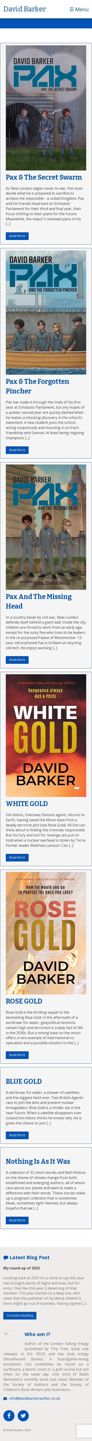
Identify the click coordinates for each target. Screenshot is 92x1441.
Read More (17, 236)
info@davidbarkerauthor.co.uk (34, 1398)
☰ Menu (79, 9)
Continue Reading (20, 1315)
